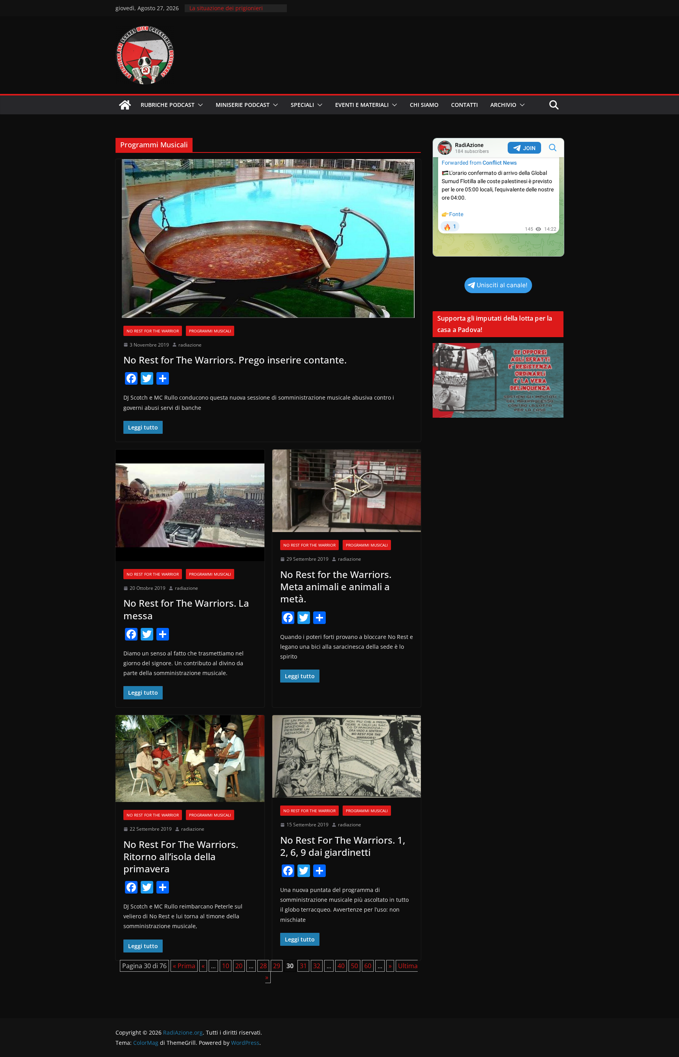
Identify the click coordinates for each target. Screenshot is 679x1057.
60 (367, 966)
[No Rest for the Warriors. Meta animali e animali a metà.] (346, 491)
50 (354, 966)
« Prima (184, 966)
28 (263, 966)
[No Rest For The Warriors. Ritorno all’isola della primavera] (190, 758)
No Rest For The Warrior (153, 331)
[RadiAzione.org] (125, 104)
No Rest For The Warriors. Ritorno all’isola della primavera (180, 856)
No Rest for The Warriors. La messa (186, 609)
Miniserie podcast (243, 104)
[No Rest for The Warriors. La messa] (190, 505)
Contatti (464, 104)
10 (225, 966)
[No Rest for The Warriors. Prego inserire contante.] (268, 238)
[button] (199, 104)
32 (316, 966)
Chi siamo (424, 104)
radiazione (190, 344)
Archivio (503, 104)
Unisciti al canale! (502, 285)
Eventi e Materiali (362, 104)
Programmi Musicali (210, 331)
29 (276, 966)
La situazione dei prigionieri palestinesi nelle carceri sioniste (231, 12)
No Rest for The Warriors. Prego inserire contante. (235, 359)
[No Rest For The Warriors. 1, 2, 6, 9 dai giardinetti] (346, 756)
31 (303, 966)
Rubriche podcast (168, 104)
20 (238, 966)
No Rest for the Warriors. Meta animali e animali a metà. (335, 586)
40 (341, 966)
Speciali (302, 104)
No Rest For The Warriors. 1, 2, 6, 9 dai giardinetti (342, 846)
